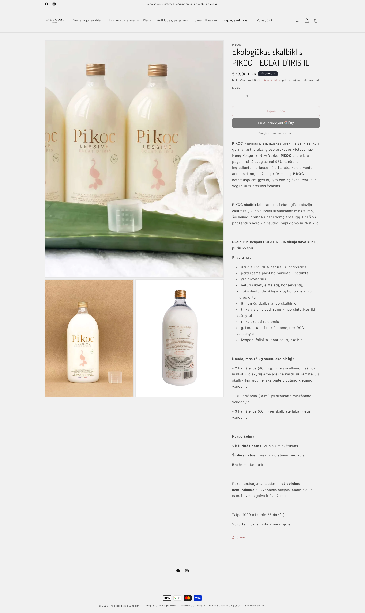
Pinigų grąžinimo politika (160, 605)
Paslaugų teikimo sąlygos (225, 605)
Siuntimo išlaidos (268, 80)
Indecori (115, 605)
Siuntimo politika (255, 605)
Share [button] (240, 537)
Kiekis (236, 87)
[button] (88, 20)
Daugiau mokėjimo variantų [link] (276, 133)
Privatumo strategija (192, 605)
